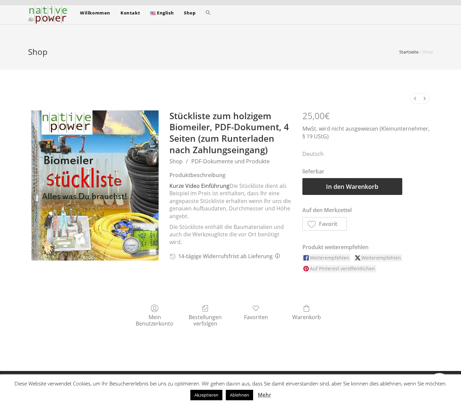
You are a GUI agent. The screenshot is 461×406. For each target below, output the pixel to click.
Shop (176, 161)
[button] (324, 224)
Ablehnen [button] (239, 395)
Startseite (408, 52)
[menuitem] (415, 98)
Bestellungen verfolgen (205, 320)
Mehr (264, 394)
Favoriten (256, 316)
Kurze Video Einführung (199, 186)
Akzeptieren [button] (206, 395)
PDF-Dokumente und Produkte (230, 161)
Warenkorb (306, 316)
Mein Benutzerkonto (154, 320)
